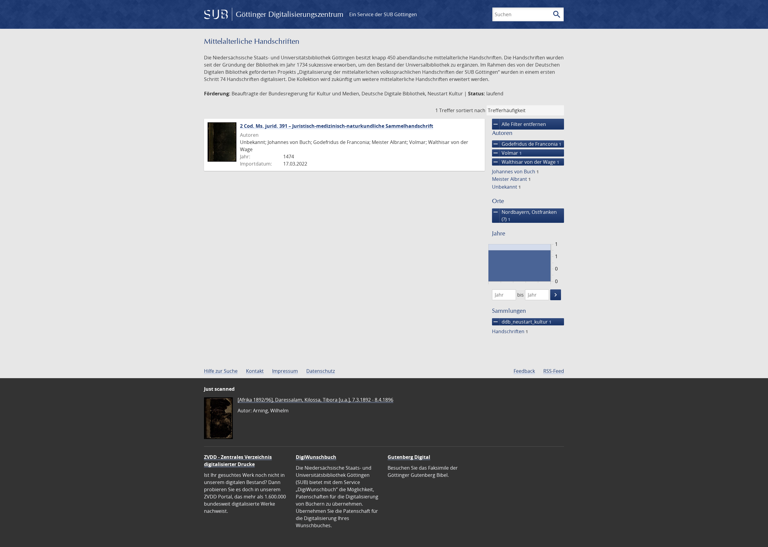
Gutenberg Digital (409, 457)
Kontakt (255, 371)
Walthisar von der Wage (525, 162)
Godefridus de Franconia (526, 144)
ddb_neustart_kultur (521, 321)
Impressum (285, 371)
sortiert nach (470, 110)
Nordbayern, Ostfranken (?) (524, 215)
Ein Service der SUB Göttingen (383, 14)
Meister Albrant (511, 179)
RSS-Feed (553, 371)
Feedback (524, 371)
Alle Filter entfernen (519, 124)
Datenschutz (320, 371)
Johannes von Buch (515, 171)
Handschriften (510, 331)
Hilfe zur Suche (221, 371)
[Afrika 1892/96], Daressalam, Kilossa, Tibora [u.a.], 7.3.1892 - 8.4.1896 (315, 399)
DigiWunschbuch (316, 457)
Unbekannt (506, 187)
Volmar (507, 153)
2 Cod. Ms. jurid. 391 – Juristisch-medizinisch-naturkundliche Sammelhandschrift (336, 126)
